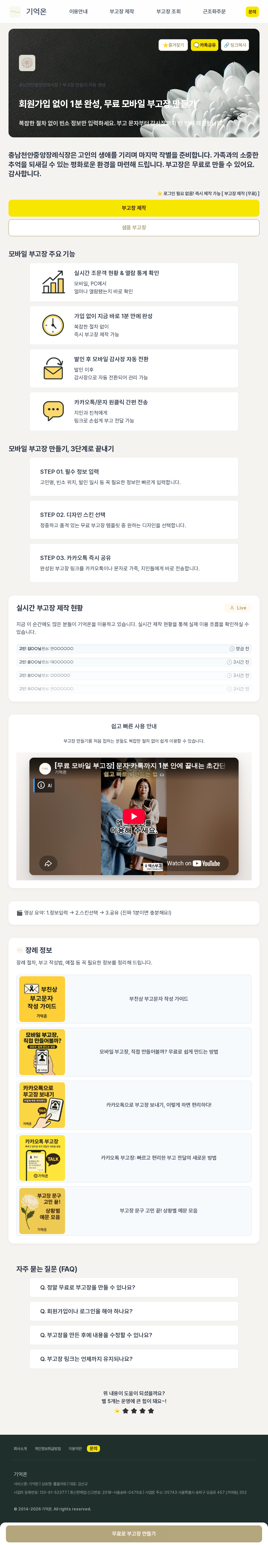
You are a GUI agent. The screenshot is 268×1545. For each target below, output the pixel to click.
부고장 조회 (169, 11)
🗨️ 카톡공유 (204, 45)
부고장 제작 (134, 208)
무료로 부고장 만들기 (134, 1534)
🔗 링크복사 (235, 45)
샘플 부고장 (134, 227)
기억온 (36, 11)
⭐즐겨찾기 (173, 45)
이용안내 (78, 11)
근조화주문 (214, 11)
